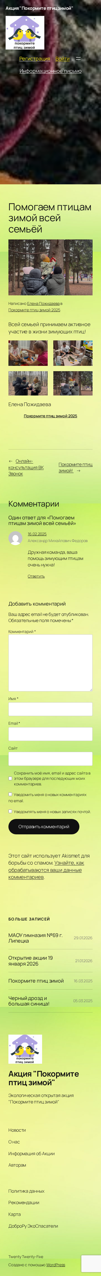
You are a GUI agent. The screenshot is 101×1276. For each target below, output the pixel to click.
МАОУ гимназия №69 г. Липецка (35, 938)
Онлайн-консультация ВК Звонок (26, 467)
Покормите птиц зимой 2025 (34, 309)
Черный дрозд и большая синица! (29, 1001)
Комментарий (22, 631)
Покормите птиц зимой (36, 980)
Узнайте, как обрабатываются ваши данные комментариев (46, 869)
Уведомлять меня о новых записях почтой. (52, 811)
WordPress (55, 1264)
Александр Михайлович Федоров (58, 540)
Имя (13, 698)
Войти (63, 58)
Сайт (13, 748)
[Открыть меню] (78, 58)
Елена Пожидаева (43, 303)
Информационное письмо (51, 70)
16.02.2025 (37, 533)
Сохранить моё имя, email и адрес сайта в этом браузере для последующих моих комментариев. (52, 778)
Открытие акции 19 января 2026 (30, 960)
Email (14, 723)
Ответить (36, 576)
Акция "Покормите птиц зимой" (39, 8)
